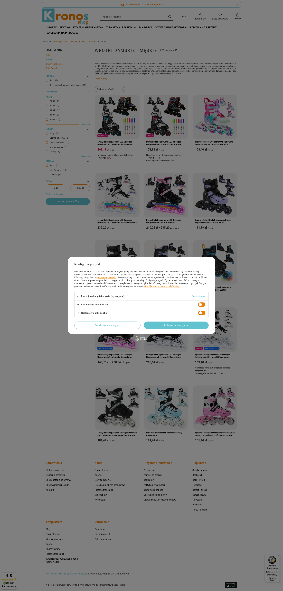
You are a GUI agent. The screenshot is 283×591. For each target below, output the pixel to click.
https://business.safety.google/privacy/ (161, 286)
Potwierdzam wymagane (107, 325)
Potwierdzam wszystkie (176, 325)
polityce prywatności (106, 277)
